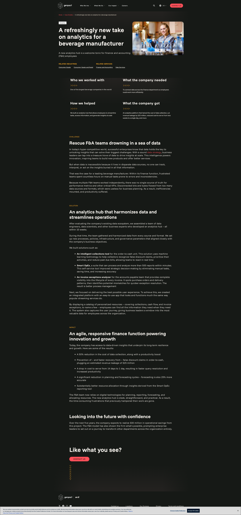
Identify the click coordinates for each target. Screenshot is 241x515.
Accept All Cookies (193, 510)
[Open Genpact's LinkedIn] (67, 506)
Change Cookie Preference (177, 510)
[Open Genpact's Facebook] (63, 506)
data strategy (154, 152)
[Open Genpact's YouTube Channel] (71, 506)
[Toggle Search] (154, 5)
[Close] (238, 511)
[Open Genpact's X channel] (59, 506)
